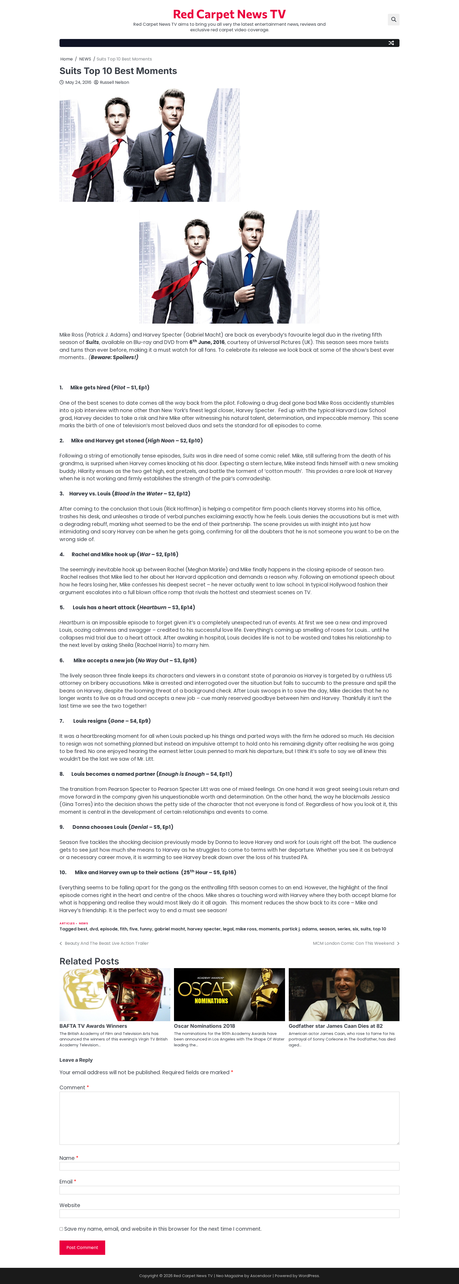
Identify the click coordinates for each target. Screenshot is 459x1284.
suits (365, 929)
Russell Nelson (114, 82)
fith (123, 929)
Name (69, 1158)
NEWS (83, 923)
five (133, 929)
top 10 (379, 929)
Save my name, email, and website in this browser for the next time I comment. (163, 1229)
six (355, 929)
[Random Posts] (391, 43)
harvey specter (204, 929)
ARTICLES (67, 923)
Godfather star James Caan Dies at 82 (336, 1026)
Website (70, 1205)
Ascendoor (260, 1275)
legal (228, 929)
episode (109, 929)
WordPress (309, 1275)
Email (68, 1181)
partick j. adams (299, 929)
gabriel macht (169, 929)
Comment (74, 1087)
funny (146, 929)
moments (269, 929)
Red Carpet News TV (229, 13)
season (327, 929)
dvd (94, 929)
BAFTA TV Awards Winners (93, 1026)
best (82, 929)
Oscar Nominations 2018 (204, 1026)
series (343, 929)
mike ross (246, 929)
